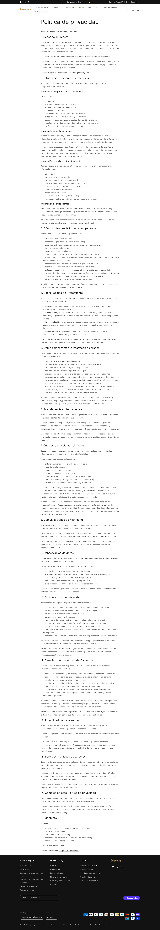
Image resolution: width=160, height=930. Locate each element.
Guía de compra (56, 865)
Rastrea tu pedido (27, 890)
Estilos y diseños (56, 873)
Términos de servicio (88, 877)
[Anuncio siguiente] (103, 2)
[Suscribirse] (56, 897)
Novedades (24, 869)
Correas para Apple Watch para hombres (32, 881)
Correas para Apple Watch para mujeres (32, 874)
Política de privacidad (88, 865)
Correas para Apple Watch (30, 886)
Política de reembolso (53, 925)
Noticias (53, 885)
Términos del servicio (85, 925)
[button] (58, 7)
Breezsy (28, 925)
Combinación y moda (58, 869)
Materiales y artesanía (58, 877)
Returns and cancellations (90, 881)
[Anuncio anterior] (56, 2)
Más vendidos (25, 865)
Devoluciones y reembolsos (90, 873)
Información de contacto (114, 925)
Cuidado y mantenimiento (60, 881)
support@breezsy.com (79, 73)
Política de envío (86, 869)
